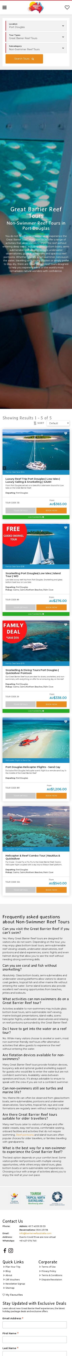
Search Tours (21, 58)
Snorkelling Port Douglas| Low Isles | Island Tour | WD (33, 575)
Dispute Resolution (52, 1279)
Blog (8, 1271)
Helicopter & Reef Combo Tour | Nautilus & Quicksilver (33, 857)
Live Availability (35, 517)
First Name (11, 1333)
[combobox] (36, 37)
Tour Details (20, 510)
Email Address (13, 1318)
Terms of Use (49, 1267)
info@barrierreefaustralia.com (35, 1233)
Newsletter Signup (15, 1284)
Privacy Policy (49, 1271)
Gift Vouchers (13, 1279)
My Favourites (14, 1294)
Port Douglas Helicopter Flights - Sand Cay (33, 767)
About (9, 1275)
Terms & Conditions (52, 1275)
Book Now (51, 510)
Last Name (10, 1348)
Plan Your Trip (13, 1267)
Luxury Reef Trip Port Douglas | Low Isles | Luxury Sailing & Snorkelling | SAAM (33, 480)
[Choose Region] (36, 26)
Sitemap (10, 1288)
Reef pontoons (25, 1134)
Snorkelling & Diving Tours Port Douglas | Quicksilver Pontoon (32, 672)
